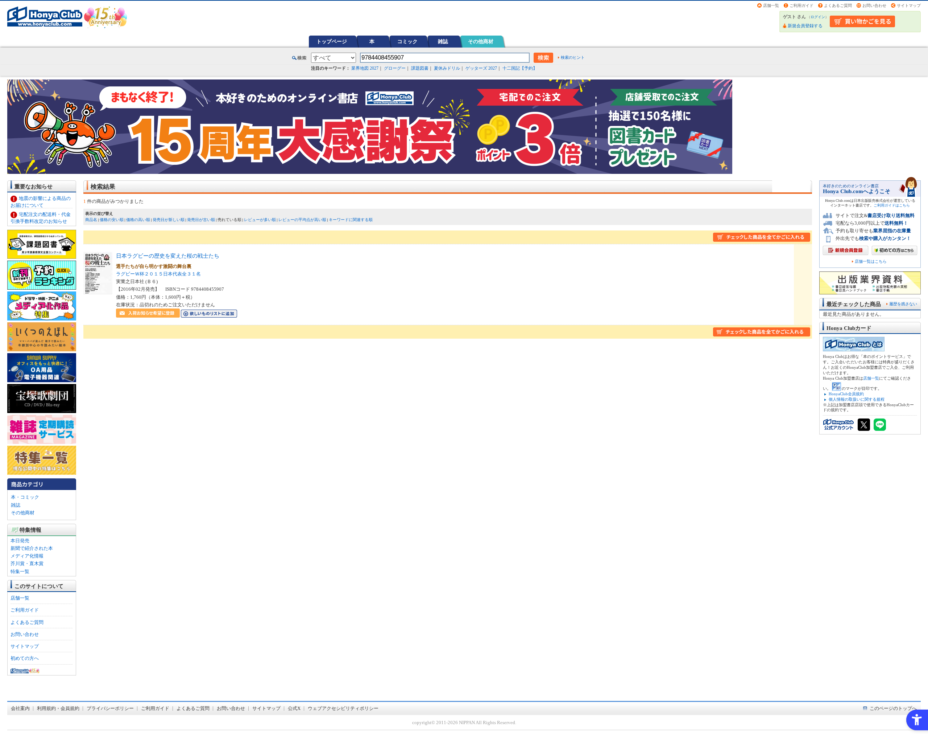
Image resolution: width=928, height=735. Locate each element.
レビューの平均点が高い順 (302, 219)
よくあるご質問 (838, 5)
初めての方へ (25, 658)
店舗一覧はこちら (871, 262)
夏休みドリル (447, 68)
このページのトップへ (893, 708)
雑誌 (443, 41)
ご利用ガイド (801, 5)
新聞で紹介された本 (32, 548)
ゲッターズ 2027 (481, 68)
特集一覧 (20, 571)
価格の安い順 (112, 219)
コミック (407, 41)
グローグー (395, 68)
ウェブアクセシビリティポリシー (343, 708)
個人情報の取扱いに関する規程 (856, 399)
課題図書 (419, 68)
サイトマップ (909, 5)
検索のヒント (573, 57)
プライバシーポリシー (110, 708)
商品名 (91, 219)
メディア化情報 (27, 556)
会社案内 (20, 708)
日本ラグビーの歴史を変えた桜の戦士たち (167, 256)
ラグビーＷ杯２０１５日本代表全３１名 (158, 274)
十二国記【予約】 (519, 68)
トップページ (331, 41)
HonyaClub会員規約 (846, 394)
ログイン (818, 17)
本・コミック (25, 497)
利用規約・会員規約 (58, 708)
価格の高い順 (138, 219)
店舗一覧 (771, 5)
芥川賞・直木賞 (27, 563)
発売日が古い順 (201, 219)
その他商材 (480, 41)
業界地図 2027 (364, 68)
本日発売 (20, 540)
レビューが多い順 (260, 219)
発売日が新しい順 (169, 219)
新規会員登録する (805, 25)
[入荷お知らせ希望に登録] (148, 314)
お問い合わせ (874, 5)
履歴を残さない (903, 304)
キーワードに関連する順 (351, 219)
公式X (294, 708)
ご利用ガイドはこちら (892, 205)
